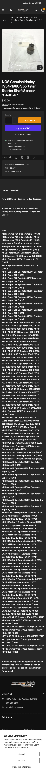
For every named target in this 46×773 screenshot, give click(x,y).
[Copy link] (34, 157)
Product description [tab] (11, 190)
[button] (3, 10)
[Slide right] (41, 50)
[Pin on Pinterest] (22, 157)
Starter (18, 171)
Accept (22, 754)
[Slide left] (4, 50)
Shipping (5, 104)
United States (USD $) (32, 3)
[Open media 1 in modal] (23, 50)
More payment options (23, 134)
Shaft (13, 171)
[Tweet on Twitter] (16, 157)
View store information (16, 150)
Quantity (8, 115)
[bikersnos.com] (23, 687)
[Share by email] (28, 157)
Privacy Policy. (21, 747)
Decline (21, 760)
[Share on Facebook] (10, 157)
